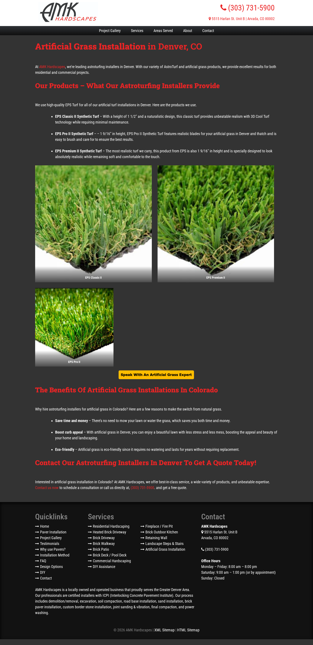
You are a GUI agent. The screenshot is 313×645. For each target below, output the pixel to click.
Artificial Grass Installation (165, 549)
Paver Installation (53, 532)
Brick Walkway (104, 543)
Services (137, 30)
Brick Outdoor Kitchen (161, 532)
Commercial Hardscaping (112, 561)
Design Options (51, 566)
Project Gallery (110, 30)
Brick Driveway (104, 538)
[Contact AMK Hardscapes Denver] (156, 375)
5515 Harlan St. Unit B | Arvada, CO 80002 (243, 18)
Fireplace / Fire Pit (159, 526)
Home (44, 526)
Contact (208, 30)
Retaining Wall (156, 538)
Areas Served (163, 30)
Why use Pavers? (53, 549)
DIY (42, 572)
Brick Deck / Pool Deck (109, 555)
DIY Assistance (104, 566)
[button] (93, 223)
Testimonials (49, 543)
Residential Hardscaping (111, 526)
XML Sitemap (164, 630)
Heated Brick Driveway (109, 532)
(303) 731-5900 (250, 7)
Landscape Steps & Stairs (164, 543)
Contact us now (47, 487)
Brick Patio (101, 549)
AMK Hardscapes (52, 66)
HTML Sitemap (188, 630)
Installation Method (54, 555)
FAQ (43, 561)
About (187, 30)
